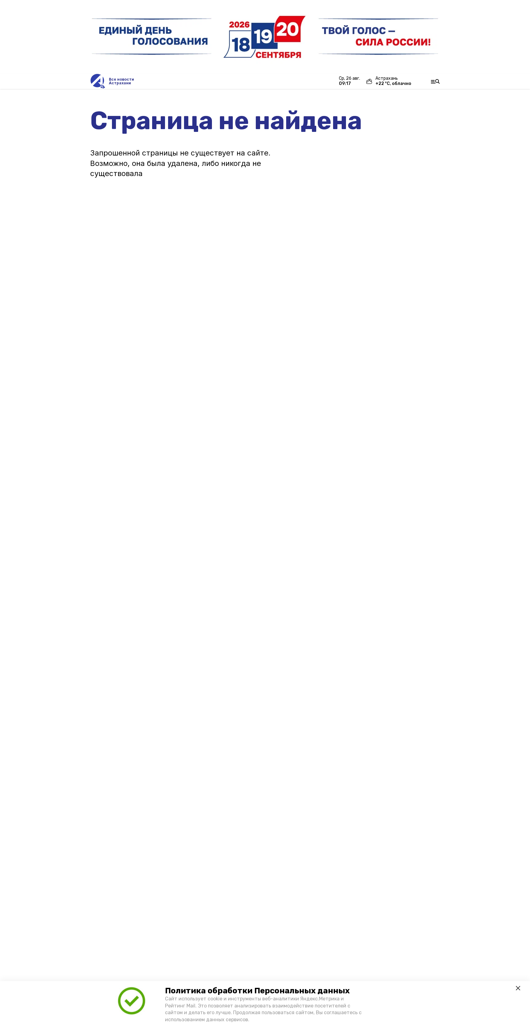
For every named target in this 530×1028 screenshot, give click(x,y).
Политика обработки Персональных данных (257, 990)
